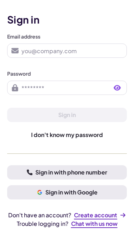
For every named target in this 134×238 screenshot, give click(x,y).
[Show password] (117, 87)
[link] (100, 215)
